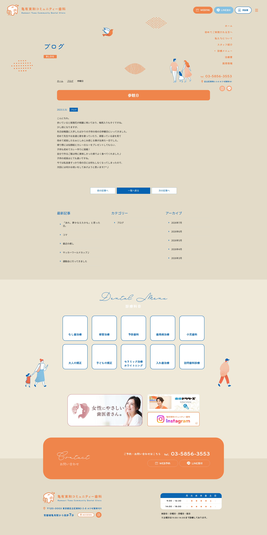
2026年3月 (176, 258)
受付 (197, 463)
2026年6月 (176, 231)
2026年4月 (176, 249)
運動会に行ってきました (75, 261)
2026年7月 (176, 222)
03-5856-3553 (187, 453)
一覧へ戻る (133, 190)
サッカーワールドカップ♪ (76, 252)
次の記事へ (164, 190)
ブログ (74, 109)
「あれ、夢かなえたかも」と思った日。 (81, 224)
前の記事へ (102, 190)
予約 (164, 463)
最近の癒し (68, 243)
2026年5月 (176, 240)
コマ (65, 234)
